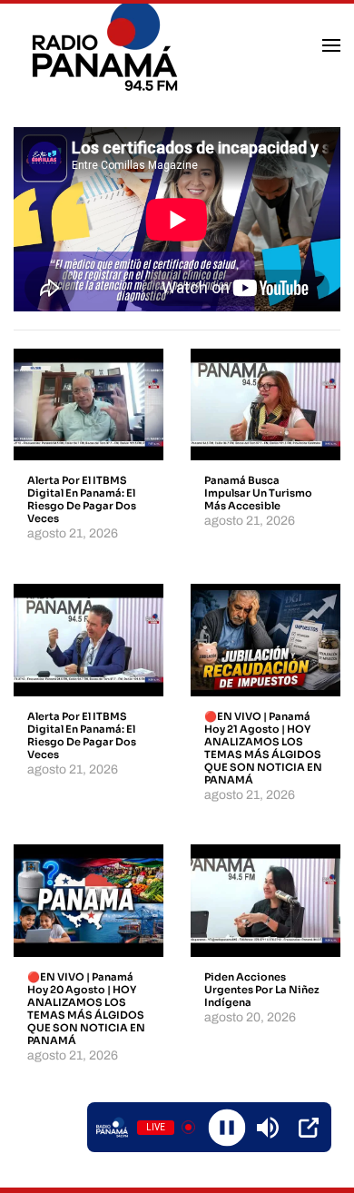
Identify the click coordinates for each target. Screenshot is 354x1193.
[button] (331, 45)
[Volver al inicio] (108, 45)
